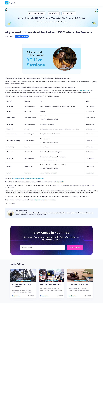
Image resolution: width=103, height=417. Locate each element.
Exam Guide (53, 13)
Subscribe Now (75, 247)
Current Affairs (68, 13)
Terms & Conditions (65, 413)
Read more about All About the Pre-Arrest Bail (71, 296)
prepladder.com (27, 413)
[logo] (11, 4)
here (89, 413)
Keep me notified (23, 36)
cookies (48, 413)
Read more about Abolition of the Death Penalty (44, 296)
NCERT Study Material (36, 13)
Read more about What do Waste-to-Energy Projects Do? (15, 296)
